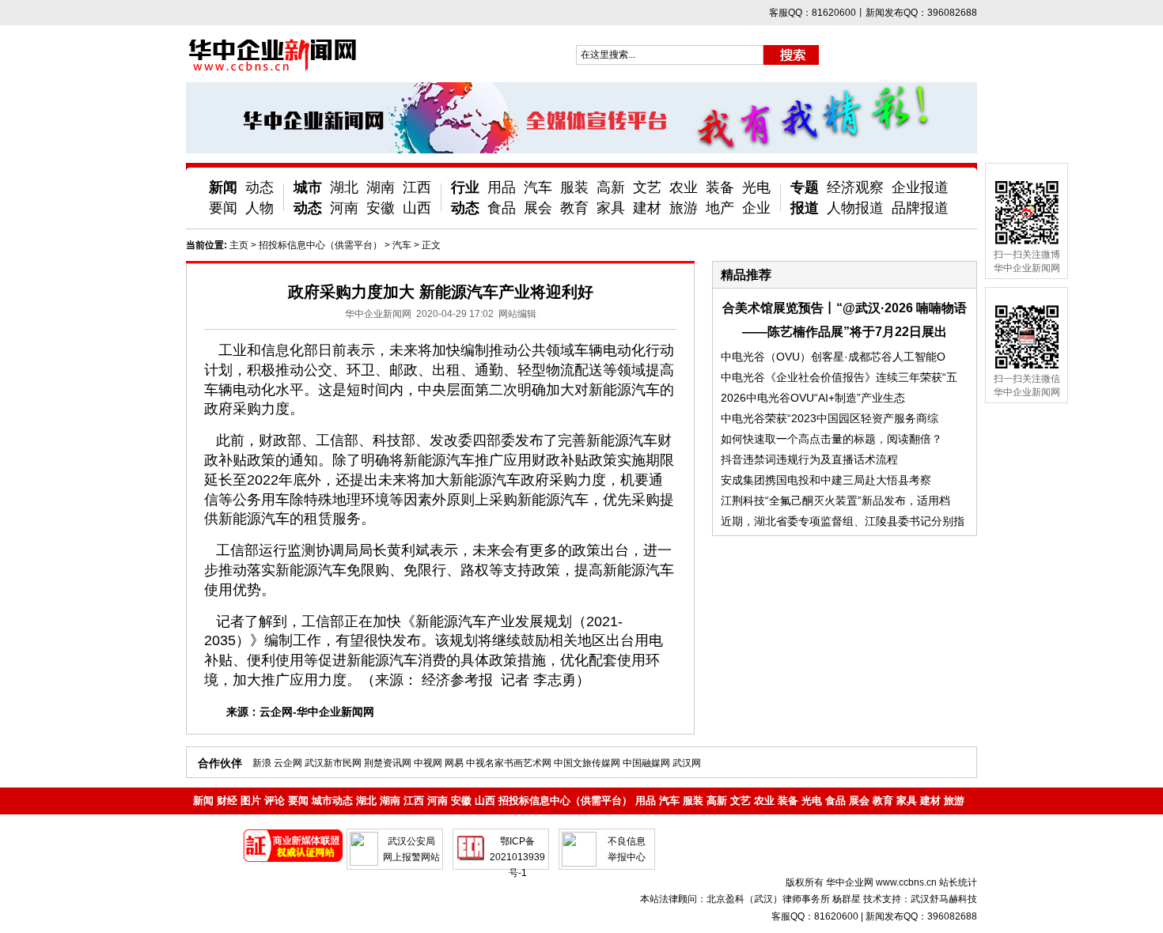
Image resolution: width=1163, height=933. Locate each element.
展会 (538, 208)
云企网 (288, 763)
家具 (611, 208)
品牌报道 (920, 208)
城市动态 (332, 800)
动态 (259, 187)
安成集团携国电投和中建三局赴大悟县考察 (826, 480)
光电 (756, 187)
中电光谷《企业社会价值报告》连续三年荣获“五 (839, 377)
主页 (238, 245)
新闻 (223, 187)
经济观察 (855, 187)
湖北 (344, 187)
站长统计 (958, 882)
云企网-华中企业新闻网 (316, 711)
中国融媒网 (646, 763)
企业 (756, 208)
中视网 (428, 763)
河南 (344, 208)
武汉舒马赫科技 (944, 899)
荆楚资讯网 (387, 763)
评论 (274, 800)
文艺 (647, 187)
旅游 (683, 208)
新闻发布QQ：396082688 (921, 916)
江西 (417, 187)
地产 (720, 208)
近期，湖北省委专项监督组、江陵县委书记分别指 (842, 521)
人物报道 (855, 208)
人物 (259, 208)
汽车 (538, 187)
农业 (683, 187)
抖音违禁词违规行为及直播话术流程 (809, 459)
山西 (417, 208)
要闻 (223, 208)
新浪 (261, 763)
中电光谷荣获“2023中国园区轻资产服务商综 (829, 418)
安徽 (380, 208)
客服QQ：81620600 (814, 916)
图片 (251, 800)
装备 (720, 187)
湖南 (380, 187)
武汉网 (686, 763)
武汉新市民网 (333, 763)
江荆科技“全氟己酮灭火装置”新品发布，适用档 (835, 500)
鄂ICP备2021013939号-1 (517, 857)
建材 (647, 208)
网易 (454, 763)
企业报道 (920, 187)
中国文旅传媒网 (587, 763)
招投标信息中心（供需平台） (320, 245)
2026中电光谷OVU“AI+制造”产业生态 (813, 397)
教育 (574, 208)
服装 (574, 187)
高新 (611, 187)
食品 (501, 208)
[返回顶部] (1121, 876)
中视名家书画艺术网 (508, 763)
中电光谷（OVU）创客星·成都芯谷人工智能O (833, 356)
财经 (227, 800)
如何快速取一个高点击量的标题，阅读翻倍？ (831, 439)
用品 (501, 187)
